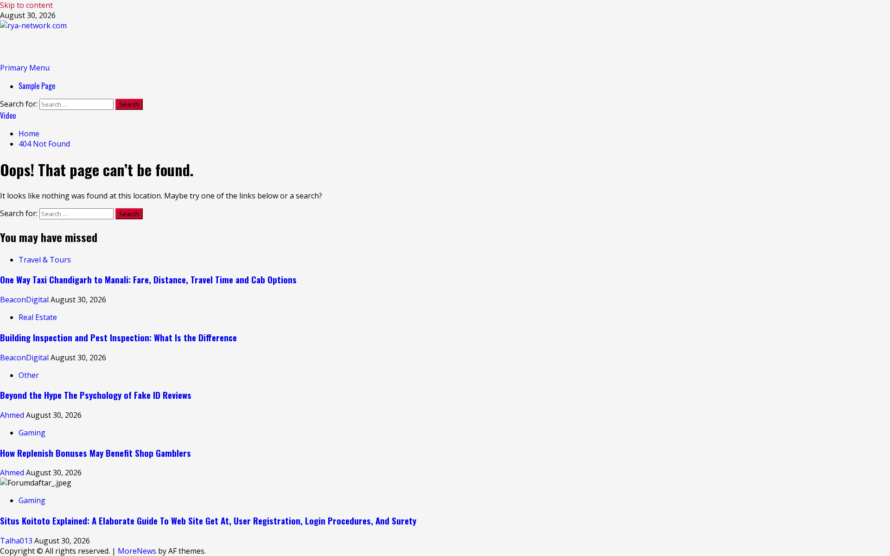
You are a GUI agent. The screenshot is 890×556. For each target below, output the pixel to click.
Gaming (32, 433)
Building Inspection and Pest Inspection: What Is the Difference (118, 337)
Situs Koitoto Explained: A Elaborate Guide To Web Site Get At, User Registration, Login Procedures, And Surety (208, 520)
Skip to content (26, 5)
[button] (25, 68)
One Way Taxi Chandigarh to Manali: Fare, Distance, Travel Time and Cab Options (148, 279)
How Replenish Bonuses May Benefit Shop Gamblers (95, 453)
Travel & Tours (45, 260)
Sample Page (37, 85)
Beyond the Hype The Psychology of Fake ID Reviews (95, 395)
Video (8, 115)
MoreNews (137, 551)
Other (29, 375)
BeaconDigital (25, 299)
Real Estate (38, 317)
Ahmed (13, 415)
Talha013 (17, 541)
